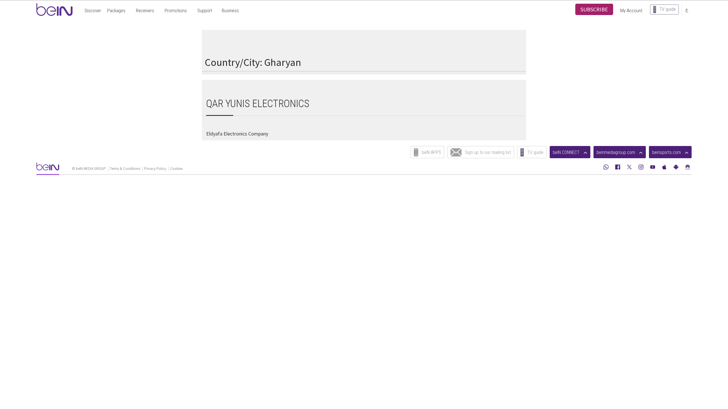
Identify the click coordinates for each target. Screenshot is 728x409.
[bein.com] (47, 168)
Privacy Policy (155, 168)
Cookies (176, 168)
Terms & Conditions (125, 168)
